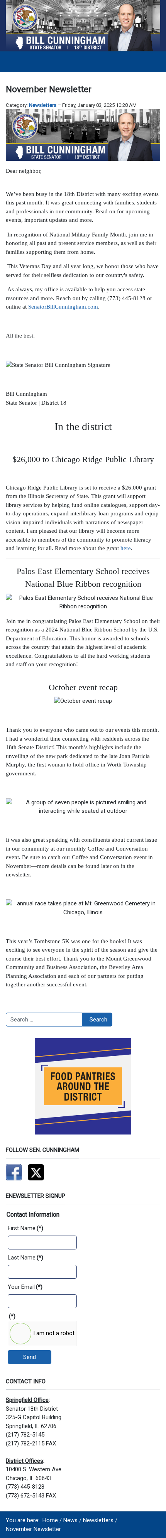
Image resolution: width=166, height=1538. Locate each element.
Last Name (25, 1257)
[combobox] (44, 1019)
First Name (25, 1228)
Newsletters (42, 105)
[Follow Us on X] (36, 1171)
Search (98, 1019)
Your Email (25, 1286)
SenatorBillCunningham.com (63, 307)
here (125, 548)
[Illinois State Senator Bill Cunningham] (83, 25)
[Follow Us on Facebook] (14, 1171)
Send (29, 1357)
